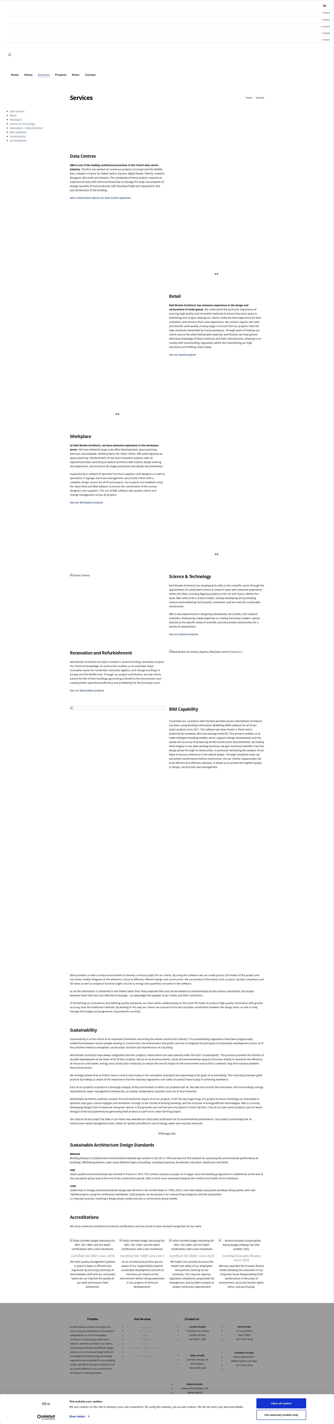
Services (44, 74)
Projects (61, 74)
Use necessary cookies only (281, 1414)
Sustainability (18, 136)
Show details (77, 1416)
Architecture (145, 1326)
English (327, 12)
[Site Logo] (17, 57)
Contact (90, 74)
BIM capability (18, 132)
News (75, 74)
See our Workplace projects (86, 502)
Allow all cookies (281, 1403)
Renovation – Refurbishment (26, 128)
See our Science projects (183, 634)
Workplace (16, 119)
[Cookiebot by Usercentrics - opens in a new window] (46, 1417)
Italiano (326, 39)
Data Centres (145, 1331)
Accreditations (18, 140)
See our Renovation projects (87, 690)
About (28, 74)
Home (15, 74)
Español (326, 33)
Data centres (17, 111)
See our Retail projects (182, 354)
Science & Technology (22, 123)
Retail (13, 115)
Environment (145, 1356)
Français (326, 26)
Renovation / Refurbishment (145, 1347)
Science (145, 1343)
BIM (145, 1352)
